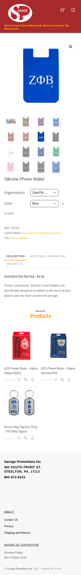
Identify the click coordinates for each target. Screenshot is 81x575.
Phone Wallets (19, 238)
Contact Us (11, 519)
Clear (64, 203)
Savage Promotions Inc (19, 568)
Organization (14, 192)
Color (8, 203)
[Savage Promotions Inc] (20, 12)
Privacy (9, 526)
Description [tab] (15, 256)
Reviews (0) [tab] (14, 264)
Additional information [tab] (47, 256)
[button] (70, 46)
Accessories (29, 233)
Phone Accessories (49, 233)
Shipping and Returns (17, 532)
